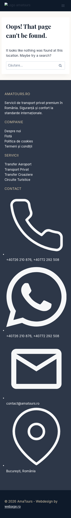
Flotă (8, 136)
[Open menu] (62, 5)
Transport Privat (17, 169)
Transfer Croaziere (19, 174)
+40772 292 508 (46, 260)
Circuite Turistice (17, 180)
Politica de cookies (19, 141)
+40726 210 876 (18, 260)
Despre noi (13, 131)
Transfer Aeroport (18, 164)
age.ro (13, 506)
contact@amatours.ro (22, 403)
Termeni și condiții (18, 146)
